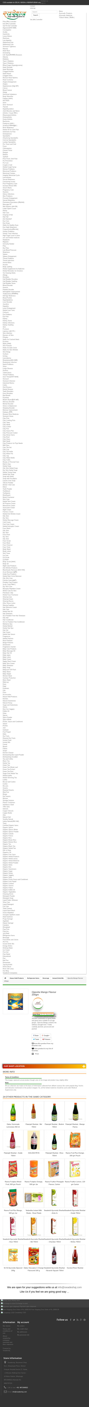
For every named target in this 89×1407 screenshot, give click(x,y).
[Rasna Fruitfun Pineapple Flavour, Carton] (54, 1169)
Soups (5, 751)
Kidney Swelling (8, 325)
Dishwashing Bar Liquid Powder (13, 755)
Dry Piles (6, 248)
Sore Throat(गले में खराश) (10, 377)
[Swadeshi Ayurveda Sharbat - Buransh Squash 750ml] (54, 1255)
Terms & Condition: (12, 1077)
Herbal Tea (6, 763)
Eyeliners (6, 688)
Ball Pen (5, 960)
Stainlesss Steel (8, 805)
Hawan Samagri (8, 923)
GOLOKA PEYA (33, 1153)
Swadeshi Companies (10, 973)
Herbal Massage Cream (11, 520)
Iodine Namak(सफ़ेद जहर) (11, 821)
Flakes (5, 748)
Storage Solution (8, 800)
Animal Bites (7, 262)
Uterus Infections (8, 194)
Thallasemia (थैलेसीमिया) (10, 294)
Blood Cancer (7, 90)
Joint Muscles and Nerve (11, 111)
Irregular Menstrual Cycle (11, 175)
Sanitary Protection (9, 678)
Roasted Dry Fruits (9, 738)
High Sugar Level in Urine (11, 235)
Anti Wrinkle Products (10, 568)
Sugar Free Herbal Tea (10, 773)
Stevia (5, 707)
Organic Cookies (8, 883)
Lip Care (5, 555)
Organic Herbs (7, 865)
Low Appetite (7, 40)
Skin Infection (7, 333)
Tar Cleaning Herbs (9, 273)
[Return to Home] (5, 978)
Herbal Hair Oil (8, 611)
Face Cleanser (8, 545)
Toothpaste (6, 493)
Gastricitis (6, 34)
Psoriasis (6, 329)
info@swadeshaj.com (70, 1287)
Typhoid (5, 157)
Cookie (5, 784)
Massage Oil (7, 204)
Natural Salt (7, 817)
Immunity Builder (8, 244)
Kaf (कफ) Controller (9, 24)
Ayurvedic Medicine (65, 15)
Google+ (46, 1035)
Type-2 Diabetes (8, 63)
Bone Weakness (8, 127)
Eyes (4, 684)
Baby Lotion (7, 657)
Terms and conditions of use (7, 1331)
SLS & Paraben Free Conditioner (14, 622)
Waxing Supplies (8, 605)
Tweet (37, 1039)
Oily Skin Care (8, 578)
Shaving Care (7, 597)
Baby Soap (6, 667)
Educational (7, 956)
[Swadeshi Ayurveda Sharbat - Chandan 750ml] (54, 1226)
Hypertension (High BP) (11, 86)
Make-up (6, 682)
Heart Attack (7, 73)
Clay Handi (6, 424)
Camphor (6, 925)
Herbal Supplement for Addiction (13, 269)
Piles (4, 246)
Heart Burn (6, 51)
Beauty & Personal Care (11, 462)
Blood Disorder (8, 285)
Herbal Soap (7, 466)
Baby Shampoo (8, 665)
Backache (6, 121)
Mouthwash (6, 495)
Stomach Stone (8, 416)
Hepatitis (6, 306)
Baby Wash (7, 672)
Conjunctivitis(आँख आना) (10, 229)
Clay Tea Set (7, 447)
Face (4, 692)
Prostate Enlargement (10, 198)
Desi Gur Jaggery (8, 709)
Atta (4, 815)
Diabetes (6, 59)
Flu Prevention (8, 161)
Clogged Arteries (8, 71)
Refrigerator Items (9, 935)
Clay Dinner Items (9, 435)
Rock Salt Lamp (8, 969)
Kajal (4, 686)
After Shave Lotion (9, 603)
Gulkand (5, 730)
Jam (4, 728)
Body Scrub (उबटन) (9, 561)
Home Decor (7, 967)
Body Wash (7, 549)
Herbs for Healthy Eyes (10, 225)
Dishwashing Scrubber (10, 757)
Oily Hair (6, 618)
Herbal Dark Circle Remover (12, 576)
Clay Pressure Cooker (10, 433)
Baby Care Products (9, 649)
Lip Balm (6, 559)
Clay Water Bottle (9, 458)
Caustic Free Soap (9, 481)
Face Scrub (7, 541)
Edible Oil (6, 711)
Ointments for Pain (9, 132)
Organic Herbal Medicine (11, 861)
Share (36, 1035)
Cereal (5, 744)
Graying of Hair (8, 215)
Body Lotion (7, 551)
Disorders (6, 277)
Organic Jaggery (8, 875)
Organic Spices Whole (10, 829)
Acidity (5, 32)
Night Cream (7, 510)
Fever (5, 146)
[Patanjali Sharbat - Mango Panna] (75, 1111)
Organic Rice (7, 838)
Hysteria (5, 192)
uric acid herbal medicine (11, 237)
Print (37, 1054)
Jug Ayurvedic (7, 964)
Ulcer (4, 103)
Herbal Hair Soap (8, 474)
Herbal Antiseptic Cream (11, 526)
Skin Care (6, 499)
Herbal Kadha (7, 775)
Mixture (5, 798)
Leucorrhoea (7, 177)
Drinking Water (8, 948)
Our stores (6, 1326)
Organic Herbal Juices (10, 859)
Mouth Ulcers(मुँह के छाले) (11, 399)
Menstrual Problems (9, 171)
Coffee (5, 780)
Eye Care (6, 221)
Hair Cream (6, 632)
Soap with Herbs (8, 476)
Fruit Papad (7, 732)
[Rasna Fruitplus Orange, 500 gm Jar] (33, 1169)
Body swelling (7, 267)
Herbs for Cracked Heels (11, 339)
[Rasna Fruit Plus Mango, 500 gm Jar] (13, 1197)
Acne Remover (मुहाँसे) (10, 572)
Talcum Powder (8, 483)
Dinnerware (6, 962)
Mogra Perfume (8, 643)
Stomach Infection (9, 381)
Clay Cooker (7, 427)
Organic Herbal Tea (9, 848)
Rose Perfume (7, 640)
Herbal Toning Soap (9, 472)
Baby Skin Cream (9, 663)
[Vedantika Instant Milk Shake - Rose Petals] (33, 1197)
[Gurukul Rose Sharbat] (75, 1255)
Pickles (5, 726)
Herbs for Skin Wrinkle (10, 350)
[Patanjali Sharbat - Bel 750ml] (33, 1111)
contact (32, 6)
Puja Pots (6, 929)
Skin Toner (6, 553)
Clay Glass (6, 439)
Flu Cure (5, 163)
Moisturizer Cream (9, 505)
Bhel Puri (6, 792)
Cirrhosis (6, 312)
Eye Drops (6, 223)
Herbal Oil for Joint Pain (11, 129)
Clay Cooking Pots (9, 420)
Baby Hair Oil (7, 653)
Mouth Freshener (8, 497)
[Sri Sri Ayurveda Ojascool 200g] (13, 1255)
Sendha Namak (8, 819)
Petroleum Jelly (8, 593)
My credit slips (22, 1329)
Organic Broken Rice (10, 842)
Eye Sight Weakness (10, 227)
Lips (4, 690)
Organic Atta (7, 867)
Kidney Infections (8, 323)
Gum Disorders (8, 393)
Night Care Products (9, 566)
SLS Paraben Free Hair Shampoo (14, 615)
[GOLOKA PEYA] (33, 1140)
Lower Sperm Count (9, 208)
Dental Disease (8, 389)
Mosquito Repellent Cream (12, 589)
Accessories (7, 694)
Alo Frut (5, 942)
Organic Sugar (7, 871)
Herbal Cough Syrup (9, 167)
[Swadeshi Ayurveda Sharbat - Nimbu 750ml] (75, 1226)
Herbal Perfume (8, 638)
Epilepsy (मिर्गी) (7, 412)
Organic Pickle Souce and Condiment (15, 879)
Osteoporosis (7, 134)
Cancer (5, 88)
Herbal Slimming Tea (10, 777)
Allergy (5, 275)
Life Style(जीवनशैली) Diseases (12, 55)
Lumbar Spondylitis (9, 142)
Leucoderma (7, 358)
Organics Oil (7, 852)
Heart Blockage (8, 69)
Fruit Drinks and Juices (10, 939)
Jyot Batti (6, 933)
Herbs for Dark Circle (10, 348)
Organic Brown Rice (9, 840)
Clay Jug (6, 456)
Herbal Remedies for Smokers (13, 271)
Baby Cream (7, 659)
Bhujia (5, 794)
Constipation (7, 30)
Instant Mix (6, 742)
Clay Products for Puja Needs (13, 443)
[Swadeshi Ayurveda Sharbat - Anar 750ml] (13, 1226)
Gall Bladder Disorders (10, 279)
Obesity (5, 57)
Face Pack (6, 535)
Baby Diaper (7, 674)
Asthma (5, 370)
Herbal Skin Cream (9, 501)
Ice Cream (6, 950)
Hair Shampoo (7, 613)
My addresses (22, 1332)
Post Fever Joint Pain (10, 159)
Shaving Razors (8, 601)
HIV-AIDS (6, 100)
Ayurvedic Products (65, 13)
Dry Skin (6, 518)
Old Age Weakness (9, 296)
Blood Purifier (7, 298)
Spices (5, 715)
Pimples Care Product (10, 582)
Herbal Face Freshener (10, 595)
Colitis (5, 385)
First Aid (5, 952)
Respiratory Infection (10, 362)
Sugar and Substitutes (10, 705)
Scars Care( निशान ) (9, 584)
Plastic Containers (9, 802)
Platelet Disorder (8, 289)
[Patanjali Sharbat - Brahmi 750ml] (54, 1111)
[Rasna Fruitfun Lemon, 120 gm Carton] (75, 1169)
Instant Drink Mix (8, 944)
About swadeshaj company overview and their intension (8, 1340)
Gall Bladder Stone (9, 283)
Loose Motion (7, 36)
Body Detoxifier (8, 96)
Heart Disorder (7, 67)
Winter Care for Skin (9, 591)
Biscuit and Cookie (9, 782)
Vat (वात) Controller (36, 19)
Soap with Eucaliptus (10, 478)
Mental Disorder (8, 404)
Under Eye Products (9, 574)
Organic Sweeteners (9, 869)
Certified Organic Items (10, 825)
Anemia (5, 287)
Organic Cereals (8, 834)
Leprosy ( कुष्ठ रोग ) (9, 331)
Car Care (6, 906)
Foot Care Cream (8, 524)
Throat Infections (8, 260)
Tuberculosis (7, 373)
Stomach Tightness (9, 46)
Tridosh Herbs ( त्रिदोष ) (66, 17)
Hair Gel (5, 630)
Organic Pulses (8, 836)
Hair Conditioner (8, 620)
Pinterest (47, 1039)
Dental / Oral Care (9, 485)
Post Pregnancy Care (10, 183)
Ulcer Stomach (8, 105)
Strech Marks (7, 188)
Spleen (5, 254)
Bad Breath (6, 395)
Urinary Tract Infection (10, 233)
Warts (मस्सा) (7, 343)
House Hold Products (10, 697)
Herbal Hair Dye (8, 628)
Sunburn (5, 354)
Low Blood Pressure (9, 250)
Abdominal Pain (8, 42)
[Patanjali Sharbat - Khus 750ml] (54, 1140)
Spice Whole (7, 719)
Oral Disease (7, 387)
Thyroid (5, 107)
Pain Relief (6, 954)
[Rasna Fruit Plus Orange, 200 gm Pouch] (75, 1140)
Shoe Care (6, 902)
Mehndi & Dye (7, 624)
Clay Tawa (6, 422)
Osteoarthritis (7, 117)
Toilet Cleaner (7, 908)
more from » (43, 1014)
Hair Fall (5, 217)
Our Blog (6, 971)
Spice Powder (7, 717)
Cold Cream (7, 522)
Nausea (5, 49)
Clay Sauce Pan (8, 431)
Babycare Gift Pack (9, 669)
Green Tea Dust (8, 771)
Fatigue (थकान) (8, 98)
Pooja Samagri (8, 919)
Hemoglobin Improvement (11, 291)
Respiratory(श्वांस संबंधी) (10, 360)
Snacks (5, 788)
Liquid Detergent (8, 904)
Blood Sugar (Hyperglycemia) (12, 65)
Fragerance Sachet (9, 647)
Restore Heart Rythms (10, 78)
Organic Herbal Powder (10, 863)
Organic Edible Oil (9, 890)
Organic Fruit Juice (9, 854)
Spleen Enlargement (9, 256)
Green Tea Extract (9, 769)
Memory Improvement (10, 410)
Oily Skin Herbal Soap (10, 468)
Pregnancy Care (8, 190)
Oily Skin (6, 516)
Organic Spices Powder (11, 831)
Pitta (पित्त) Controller (9, 21)
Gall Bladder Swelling (10, 281)
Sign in (43, 3)
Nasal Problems (8, 364)
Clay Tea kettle (8, 451)
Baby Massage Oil (9, 651)
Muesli (5, 746)
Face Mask (6, 543)
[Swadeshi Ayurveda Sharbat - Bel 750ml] (33, 1226)
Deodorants (6, 645)
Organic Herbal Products (11, 856)
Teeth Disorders (8, 391)
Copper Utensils (8, 811)
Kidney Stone (7, 321)
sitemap (32, 8)
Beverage (6, 937)
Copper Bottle (7, 813)
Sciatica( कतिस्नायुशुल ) (10, 125)
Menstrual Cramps (9, 173)
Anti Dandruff (7, 219)
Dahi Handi (6, 441)
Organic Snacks (8, 885)
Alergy (5, 92)
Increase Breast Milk (10, 186)
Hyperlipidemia (8, 300)
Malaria (5, 154)
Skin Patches (7, 345)
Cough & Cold (7, 165)
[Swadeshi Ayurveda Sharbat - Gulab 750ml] (75, 1197)
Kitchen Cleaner (8, 753)
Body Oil (6, 564)
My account (23, 1322)
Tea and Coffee (8, 759)
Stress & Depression (10, 406)
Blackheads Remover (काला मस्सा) (14, 570)
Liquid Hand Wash (9, 910)
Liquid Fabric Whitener (10, 900)
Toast (4, 823)
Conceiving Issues (9, 181)
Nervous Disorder (8, 402)
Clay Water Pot (8, 453)
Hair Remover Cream (10, 607)
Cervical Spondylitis (9, 140)
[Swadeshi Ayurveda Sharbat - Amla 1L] (54, 1197)
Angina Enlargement (9, 82)
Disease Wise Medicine (11, 414)
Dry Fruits (6, 736)
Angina (5, 84)
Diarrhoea (6, 38)
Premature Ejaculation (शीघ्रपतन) (13, 202)
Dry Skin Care (7, 586)
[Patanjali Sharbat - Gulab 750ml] (13, 1140)
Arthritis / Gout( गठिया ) (10, 113)
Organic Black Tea (9, 846)
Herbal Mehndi (7, 626)
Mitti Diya (6, 445)
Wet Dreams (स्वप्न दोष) (10, 206)
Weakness (6, 252)
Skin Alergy (6, 352)
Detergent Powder (9, 896)
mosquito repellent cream (11, 915)
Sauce (5, 723)
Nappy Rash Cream (9, 661)
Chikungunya (7, 148)
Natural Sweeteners (9, 701)
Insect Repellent (8, 913)
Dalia (4, 734)
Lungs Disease (8, 368)
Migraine (5, 242)
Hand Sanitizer (8, 917)
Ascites (5, 265)
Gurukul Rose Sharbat (75, 1268)
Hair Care (6, 213)
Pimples (5, 337)
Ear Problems (7, 314)
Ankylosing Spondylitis (10, 138)
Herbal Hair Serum (9, 634)
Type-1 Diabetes (8, 61)
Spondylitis (6, 136)
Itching (5, 356)
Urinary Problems (8, 231)
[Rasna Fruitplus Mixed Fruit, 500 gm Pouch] (13, 1169)
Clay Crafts (6, 460)
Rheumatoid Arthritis (9, 115)
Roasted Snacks (8, 790)
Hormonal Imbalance (10, 94)
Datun (5, 487)
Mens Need (6, 680)
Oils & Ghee (7, 850)
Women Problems (9, 169)
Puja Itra (5, 931)
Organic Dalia (7, 877)
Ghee (4, 713)
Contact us (44, 1)
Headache (6, 240)
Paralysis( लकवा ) (8, 123)
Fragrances (6, 636)
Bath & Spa (7, 464)
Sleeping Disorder (9, 408)
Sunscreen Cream (9, 507)
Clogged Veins (7, 75)
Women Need (7, 676)
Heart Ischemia (8, 80)
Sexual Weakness (9, 179)
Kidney (5, 319)
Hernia (5, 211)
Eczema (5, 341)
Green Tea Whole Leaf (10, 767)
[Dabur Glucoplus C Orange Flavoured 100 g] (33, 1255)
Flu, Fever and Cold (9, 144)
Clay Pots (6, 418)
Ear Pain (6, 316)
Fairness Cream (8, 512)
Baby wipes (7, 655)
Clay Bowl (6, 437)
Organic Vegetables (9, 892)
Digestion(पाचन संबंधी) (9, 28)
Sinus (5, 366)
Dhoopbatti (6, 927)
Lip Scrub (6, 557)
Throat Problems (8, 258)
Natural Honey (7, 703)
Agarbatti (6, 921)
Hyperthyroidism (8, 109)
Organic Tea (7, 844)
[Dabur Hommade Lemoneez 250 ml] (13, 1111)
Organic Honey (8, 873)
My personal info (23, 1335)
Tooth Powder (7, 489)
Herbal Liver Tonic (9, 310)
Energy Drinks (7, 946)
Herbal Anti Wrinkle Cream (11, 514)
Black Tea (6, 761)
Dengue (5, 152)
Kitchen (5, 699)
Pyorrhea (6, 397)
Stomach (6, 379)
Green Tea (6, 765)
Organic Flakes (8, 888)
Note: (7, 1083)
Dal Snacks (7, 796)
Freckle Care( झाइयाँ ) (9, 580)
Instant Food (7, 740)
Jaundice (6, 304)
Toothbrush (6, 491)
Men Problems (8, 196)
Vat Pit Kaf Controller (10, 26)
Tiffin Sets (6, 807)
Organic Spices (8, 827)
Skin (4, 327)
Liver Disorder (7, 302)
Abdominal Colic (8, 44)
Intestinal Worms (8, 383)
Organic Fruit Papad (9, 881)
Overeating (6, 53)
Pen (4, 958)
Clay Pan (6, 429)
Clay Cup (6, 449)
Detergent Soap (8, 898)
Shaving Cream (8, 599)
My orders (20, 1326)
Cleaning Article (8, 894)
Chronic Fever (7, 150)
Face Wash (6, 528)
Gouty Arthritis (7, 119)
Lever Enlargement (9, 308)
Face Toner (6, 547)
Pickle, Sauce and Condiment (13, 721)
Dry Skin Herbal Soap (10, 470)
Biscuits (5, 786)
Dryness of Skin (8, 335)
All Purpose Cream (9, 503)
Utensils (5, 809)
